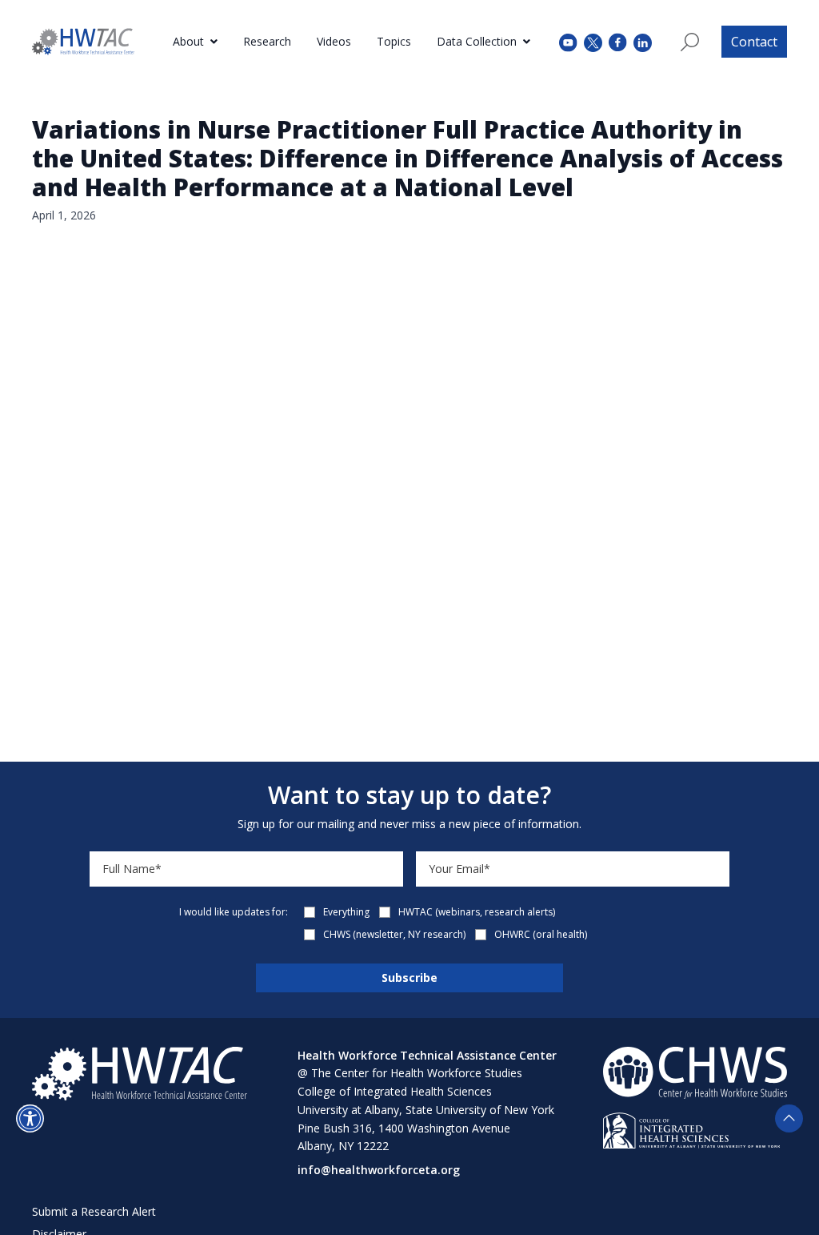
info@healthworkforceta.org (379, 1169)
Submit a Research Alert (94, 1211)
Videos (334, 41)
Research (267, 41)
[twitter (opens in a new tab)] (593, 41)
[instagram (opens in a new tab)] (642, 41)
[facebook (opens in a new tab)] (618, 41)
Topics (394, 41)
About (188, 41)
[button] (30, 1118)
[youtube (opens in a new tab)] (568, 41)
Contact (754, 41)
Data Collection (477, 41)
